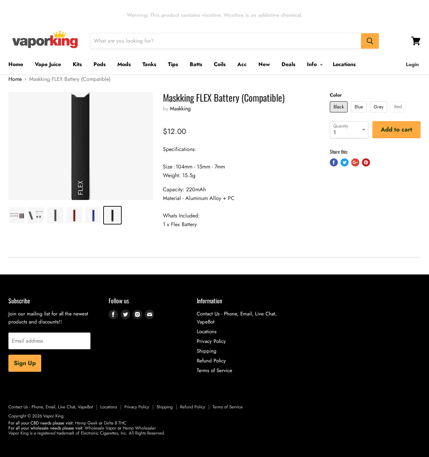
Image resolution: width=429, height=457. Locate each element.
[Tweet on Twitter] (345, 162)
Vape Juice (48, 64)
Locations (344, 64)
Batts (196, 64)
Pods (100, 64)
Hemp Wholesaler (139, 428)
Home (15, 64)
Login (412, 64)
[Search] (370, 41)
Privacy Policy (211, 341)
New (264, 64)
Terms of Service (214, 370)
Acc (242, 64)
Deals (288, 64)
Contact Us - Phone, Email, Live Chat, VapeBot (50, 407)
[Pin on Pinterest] (366, 162)
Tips (173, 64)
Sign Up (25, 363)
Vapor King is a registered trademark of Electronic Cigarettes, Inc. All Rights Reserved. (86, 433)
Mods (124, 64)
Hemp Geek (86, 423)
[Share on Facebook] (334, 162)
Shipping (207, 351)
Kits (77, 64)
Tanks (149, 64)
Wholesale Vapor (100, 428)
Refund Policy (211, 360)
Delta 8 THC (115, 423)
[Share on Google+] (355, 162)
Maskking (180, 108)
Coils (220, 64)
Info (312, 64)
